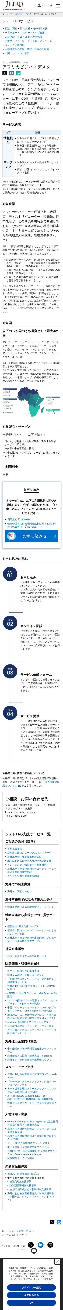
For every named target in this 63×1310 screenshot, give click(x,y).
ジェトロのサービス (19, 14)
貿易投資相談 (14, 848)
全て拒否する (31, 1295)
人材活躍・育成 (13, 36)
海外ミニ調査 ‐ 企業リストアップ (25, 974)
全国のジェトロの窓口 (17, 53)
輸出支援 (25, 28)
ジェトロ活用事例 (14, 45)
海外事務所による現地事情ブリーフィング (30, 906)
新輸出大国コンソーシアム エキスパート (29, 852)
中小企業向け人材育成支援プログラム (28, 1147)
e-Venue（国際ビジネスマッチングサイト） (31, 1021)
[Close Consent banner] (57, 1262)
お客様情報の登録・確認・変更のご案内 (27, 49)
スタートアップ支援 (34, 32)
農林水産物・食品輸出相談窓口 (24, 856)
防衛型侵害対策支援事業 (22, 1185)
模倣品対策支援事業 (20, 1181)
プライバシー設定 (31, 1287)
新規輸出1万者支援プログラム (24, 926)
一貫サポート (12, 32)
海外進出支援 (40, 28)
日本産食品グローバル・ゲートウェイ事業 (30, 1025)
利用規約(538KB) (18, 519)
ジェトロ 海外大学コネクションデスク (28, 1143)
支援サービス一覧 (14, 41)
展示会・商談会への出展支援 (23, 970)
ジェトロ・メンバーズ (39, 41)
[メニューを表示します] (58, 5)
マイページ (46, 5)
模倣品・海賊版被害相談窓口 (23, 1173)
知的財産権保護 (33, 36)
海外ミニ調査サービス (19, 891)
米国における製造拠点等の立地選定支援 (29, 860)
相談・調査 (11, 28)
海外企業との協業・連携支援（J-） (30, 1055)
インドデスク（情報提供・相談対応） (28, 864)
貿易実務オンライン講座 (20, 1158)
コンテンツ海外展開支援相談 (23, 876)
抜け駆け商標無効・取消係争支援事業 (30, 1189)
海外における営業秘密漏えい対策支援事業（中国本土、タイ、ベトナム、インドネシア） (30, 1196)
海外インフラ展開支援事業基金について (29, 1059)
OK (31, 1302)
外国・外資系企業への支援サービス (27, 956)
